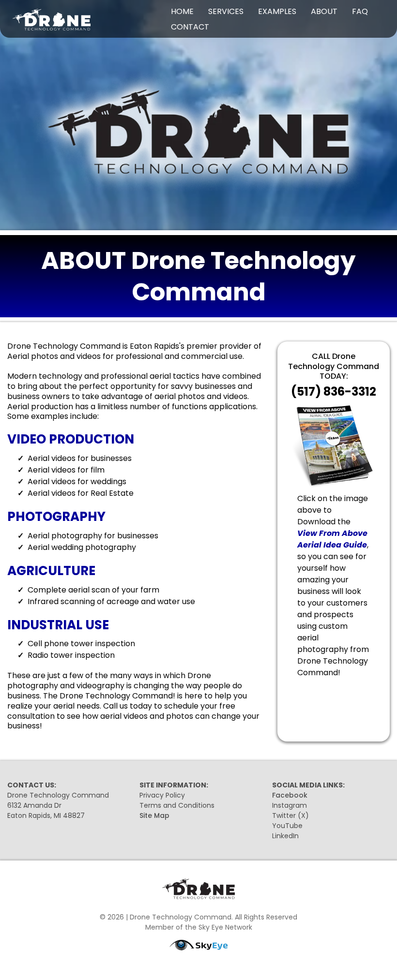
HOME (182, 11)
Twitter (284, 815)
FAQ (360, 11)
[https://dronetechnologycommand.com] (70, 19)
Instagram (289, 805)
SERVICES (226, 11)
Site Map (154, 815)
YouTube (287, 825)
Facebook (289, 795)
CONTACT (190, 26)
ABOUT (324, 11)
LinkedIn (285, 836)
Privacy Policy (162, 795)
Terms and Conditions (176, 805)
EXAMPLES (277, 11)
